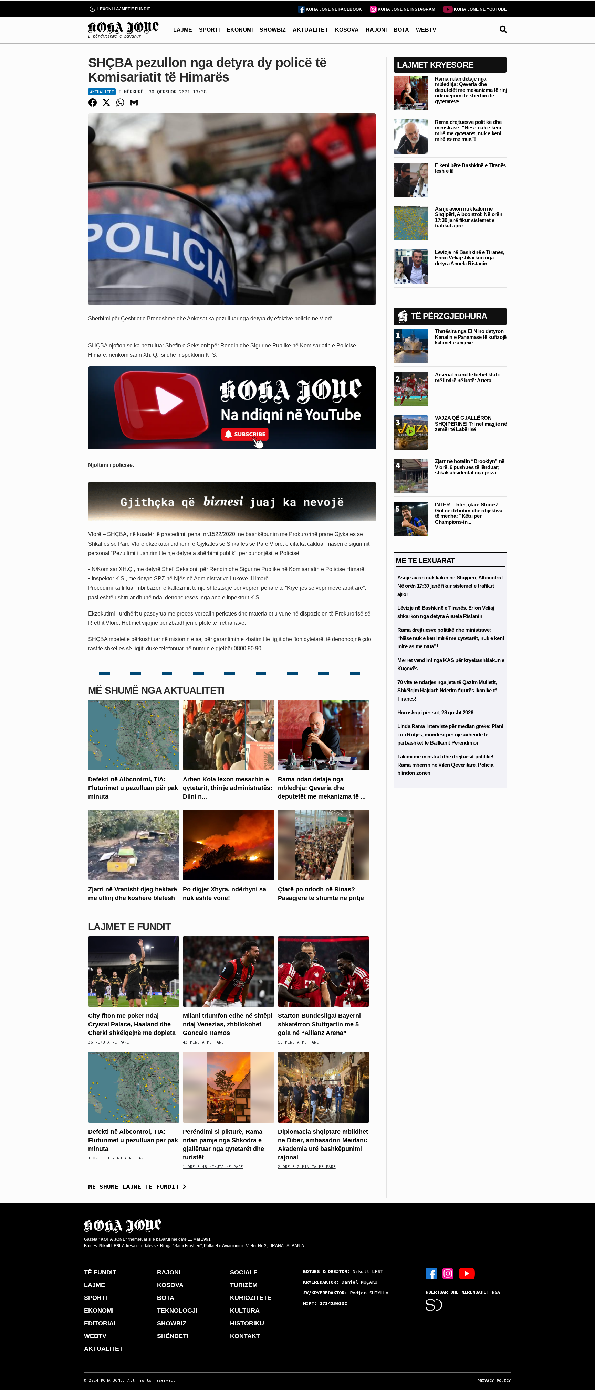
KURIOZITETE (250, 1297)
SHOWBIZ (273, 30)
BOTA (401, 30)
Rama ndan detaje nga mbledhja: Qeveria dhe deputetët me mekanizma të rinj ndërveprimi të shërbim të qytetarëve (471, 90)
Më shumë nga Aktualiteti (156, 690)
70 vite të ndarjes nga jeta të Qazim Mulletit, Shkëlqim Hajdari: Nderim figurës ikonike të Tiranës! (447, 690)
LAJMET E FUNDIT (129, 926)
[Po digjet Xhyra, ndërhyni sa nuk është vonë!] (228, 845)
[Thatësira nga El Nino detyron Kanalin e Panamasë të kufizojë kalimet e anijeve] (411, 345)
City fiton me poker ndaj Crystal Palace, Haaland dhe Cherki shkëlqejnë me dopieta (132, 1024)
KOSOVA (347, 30)
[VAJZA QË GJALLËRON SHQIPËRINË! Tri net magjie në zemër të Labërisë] (411, 432)
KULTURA (245, 1310)
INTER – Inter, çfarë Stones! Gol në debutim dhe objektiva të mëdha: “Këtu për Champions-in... (468, 513)
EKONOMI (240, 30)
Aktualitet (102, 91)
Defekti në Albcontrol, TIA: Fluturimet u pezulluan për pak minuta (133, 788)
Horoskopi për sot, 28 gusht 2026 (435, 712)
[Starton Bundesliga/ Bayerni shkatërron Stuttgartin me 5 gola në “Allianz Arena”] (323, 971)
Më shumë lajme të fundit (135, 1186)
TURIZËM (244, 1285)
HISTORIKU (247, 1323)
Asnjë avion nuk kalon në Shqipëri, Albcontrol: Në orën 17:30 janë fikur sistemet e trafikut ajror (468, 217)
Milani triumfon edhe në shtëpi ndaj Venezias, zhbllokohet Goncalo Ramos (227, 1024)
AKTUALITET (310, 30)
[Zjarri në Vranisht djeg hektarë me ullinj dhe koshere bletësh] (133, 845)
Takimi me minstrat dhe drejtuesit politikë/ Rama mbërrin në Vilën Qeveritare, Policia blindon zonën (445, 764)
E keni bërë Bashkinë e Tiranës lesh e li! (470, 168)
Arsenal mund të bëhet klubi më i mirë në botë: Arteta (467, 377)
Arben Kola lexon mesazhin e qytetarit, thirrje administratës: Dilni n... (227, 788)
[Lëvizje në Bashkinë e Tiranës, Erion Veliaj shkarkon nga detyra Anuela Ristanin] (411, 266)
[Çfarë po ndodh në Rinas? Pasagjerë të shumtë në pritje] (323, 845)
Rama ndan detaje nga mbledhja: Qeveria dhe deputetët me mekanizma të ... (322, 788)
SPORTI (209, 30)
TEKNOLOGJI (177, 1310)
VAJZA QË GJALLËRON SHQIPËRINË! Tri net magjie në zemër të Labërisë (471, 423)
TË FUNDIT (100, 1272)
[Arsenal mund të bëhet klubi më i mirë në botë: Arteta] (411, 389)
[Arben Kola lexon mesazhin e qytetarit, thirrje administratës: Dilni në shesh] (228, 734)
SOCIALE (244, 1272)
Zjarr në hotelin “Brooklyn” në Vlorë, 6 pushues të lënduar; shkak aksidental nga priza (469, 466)
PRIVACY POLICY (494, 1380)
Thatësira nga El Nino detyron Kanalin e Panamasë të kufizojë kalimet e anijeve (471, 336)
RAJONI (376, 30)
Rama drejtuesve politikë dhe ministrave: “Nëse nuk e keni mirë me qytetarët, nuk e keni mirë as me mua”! (468, 130)
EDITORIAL (100, 1323)
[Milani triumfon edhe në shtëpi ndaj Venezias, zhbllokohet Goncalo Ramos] (228, 971)
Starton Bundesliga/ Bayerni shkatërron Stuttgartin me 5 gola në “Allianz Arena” (319, 1024)
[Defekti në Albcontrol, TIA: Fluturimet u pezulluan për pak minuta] (133, 734)
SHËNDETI (172, 1336)
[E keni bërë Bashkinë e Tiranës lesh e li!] (411, 179)
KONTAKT (245, 1336)
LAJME (182, 30)
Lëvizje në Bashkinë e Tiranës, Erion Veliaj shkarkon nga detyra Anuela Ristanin (469, 257)
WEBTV (426, 30)
